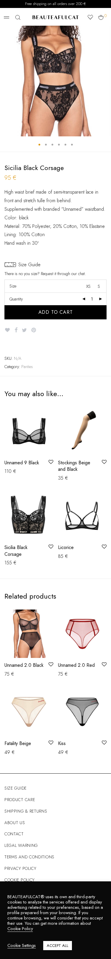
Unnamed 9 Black (21, 462)
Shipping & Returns (25, 811)
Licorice (66, 547)
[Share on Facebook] (16, 330)
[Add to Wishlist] (7, 330)
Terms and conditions (29, 857)
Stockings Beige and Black (74, 466)
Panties (27, 367)
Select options (15, 471)
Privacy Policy (20, 868)
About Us (14, 823)
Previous (5, 81)
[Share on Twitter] (24, 330)
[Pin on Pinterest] (34, 330)
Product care (19, 800)
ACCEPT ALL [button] (57, 945)
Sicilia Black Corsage (16, 550)
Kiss (62, 743)
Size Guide (15, 788)
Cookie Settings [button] (21, 945)
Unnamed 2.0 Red (76, 665)
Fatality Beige (17, 743)
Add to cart (55, 312)
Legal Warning (21, 845)
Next (105, 81)
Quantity (16, 299)
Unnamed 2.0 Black (24, 665)
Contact (14, 834)
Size (12, 286)
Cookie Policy (19, 880)
